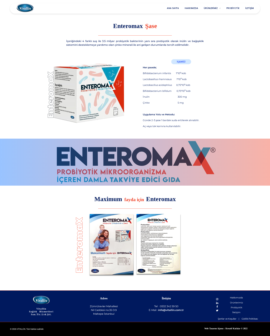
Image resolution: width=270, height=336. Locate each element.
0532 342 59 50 (169, 306)
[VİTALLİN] (25, 8)
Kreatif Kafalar (232, 328)
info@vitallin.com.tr (171, 310)
